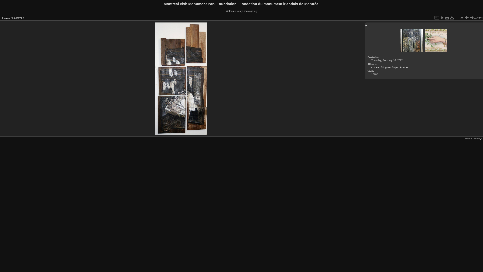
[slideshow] (442, 17)
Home (6, 18)
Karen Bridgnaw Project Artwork (391, 67)
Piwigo (479, 138)
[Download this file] (452, 17)
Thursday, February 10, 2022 (387, 60)
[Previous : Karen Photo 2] (466, 17)
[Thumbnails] (461, 17)
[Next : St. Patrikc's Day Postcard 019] (471, 17)
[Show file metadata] (447, 17)
